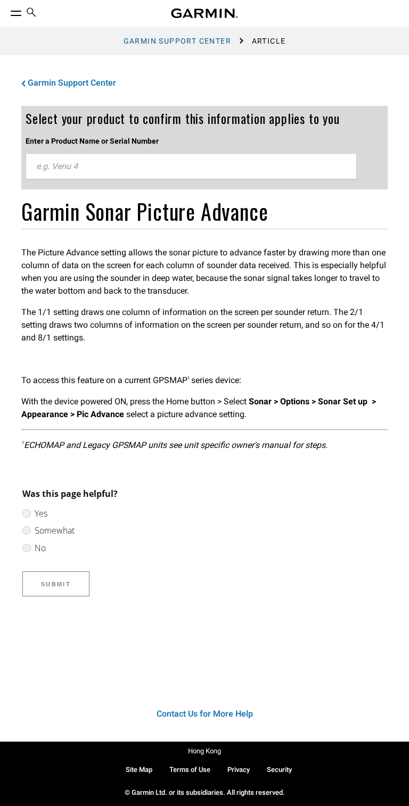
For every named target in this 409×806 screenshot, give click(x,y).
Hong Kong (204, 751)
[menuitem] (31, 13)
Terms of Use (189, 770)
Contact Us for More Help (205, 714)
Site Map (139, 770)
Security (279, 770)
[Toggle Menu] (6, 10)
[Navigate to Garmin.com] (204, 13)
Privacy (238, 770)
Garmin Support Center (177, 41)
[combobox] (191, 166)
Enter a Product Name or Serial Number (92, 141)
